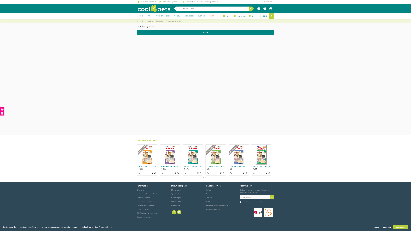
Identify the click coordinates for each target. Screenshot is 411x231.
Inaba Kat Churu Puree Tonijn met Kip (138, 166)
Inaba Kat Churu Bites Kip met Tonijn (184, 166)
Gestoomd (159, 21)
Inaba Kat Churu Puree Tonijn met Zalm (161, 166)
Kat (143, 21)
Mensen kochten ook (146, 140)
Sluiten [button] (376, 227)
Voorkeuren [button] (386, 227)
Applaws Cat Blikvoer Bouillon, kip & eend (252, 166)
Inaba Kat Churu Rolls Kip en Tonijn (207, 166)
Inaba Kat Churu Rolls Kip (229, 166)
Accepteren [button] (400, 227)
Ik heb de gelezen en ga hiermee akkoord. (256, 203)
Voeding (150, 21)
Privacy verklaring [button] (105, 227)
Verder (205, 32)
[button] (203, 177)
